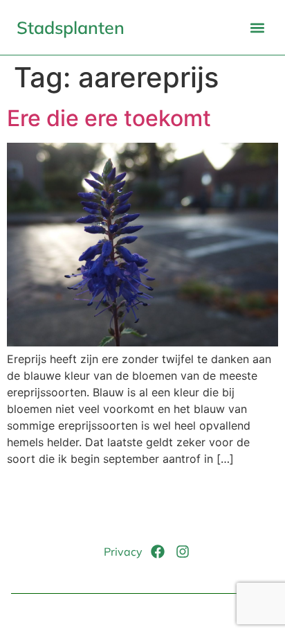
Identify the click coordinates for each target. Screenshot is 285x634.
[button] (257, 27)
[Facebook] (158, 551)
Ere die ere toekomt (109, 118)
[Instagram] (183, 551)
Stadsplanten (71, 27)
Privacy (123, 551)
